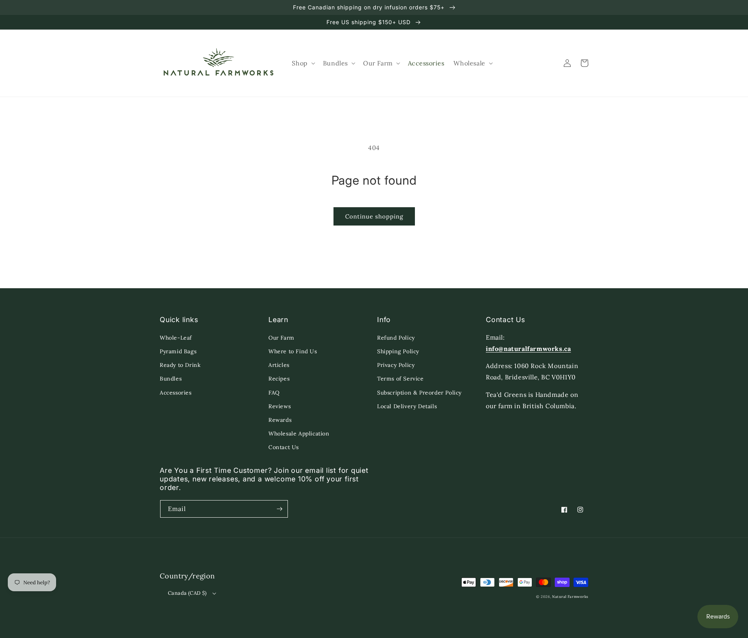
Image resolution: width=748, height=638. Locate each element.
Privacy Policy (396, 364)
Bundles (171, 378)
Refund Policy (396, 337)
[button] (302, 63)
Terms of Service (400, 378)
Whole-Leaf (176, 337)
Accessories (176, 392)
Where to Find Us (292, 351)
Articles (278, 364)
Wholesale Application (299, 433)
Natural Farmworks (570, 596)
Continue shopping (374, 216)
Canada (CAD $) (187, 593)
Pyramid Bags (178, 351)
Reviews (279, 406)
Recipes (278, 378)
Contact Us (283, 447)
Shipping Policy (398, 351)
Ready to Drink (180, 364)
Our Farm (281, 337)
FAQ (274, 392)
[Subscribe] (279, 509)
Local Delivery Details (407, 406)
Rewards (279, 419)
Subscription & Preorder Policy (419, 392)
